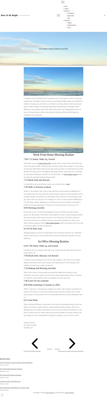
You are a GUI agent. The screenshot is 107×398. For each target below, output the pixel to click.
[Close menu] (62, 2)
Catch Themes (49, 392)
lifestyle (29, 325)
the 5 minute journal (70, 174)
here (68, 184)
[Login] (104, 15)
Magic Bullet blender (52, 223)
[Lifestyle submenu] (69, 20)
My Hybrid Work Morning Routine (11, 369)
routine (34, 325)
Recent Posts (5, 359)
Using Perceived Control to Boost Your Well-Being (16, 362)
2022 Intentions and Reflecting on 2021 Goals (14, 387)
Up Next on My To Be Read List (10, 381)
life (25, 325)
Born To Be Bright (9, 15)
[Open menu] (58, 15)
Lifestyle (26, 322)
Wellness (32, 322)
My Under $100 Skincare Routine (10, 375)
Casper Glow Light (44, 163)
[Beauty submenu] (69, 11)
